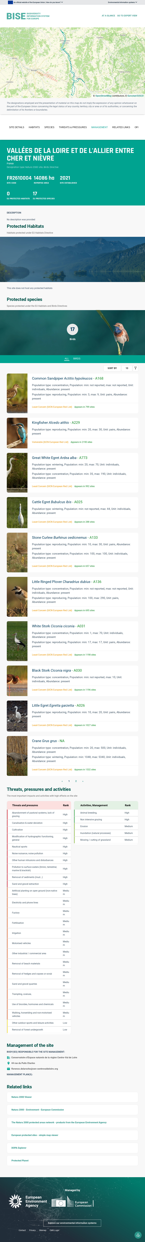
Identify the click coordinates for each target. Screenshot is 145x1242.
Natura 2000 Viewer (21, 1097)
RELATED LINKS (121, 127)
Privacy (32, 1230)
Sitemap (42, 1230)
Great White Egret (59, 458)
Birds (76, 358)
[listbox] (35, 2)
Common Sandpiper (67, 378)
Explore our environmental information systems (72, 1223)
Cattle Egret (57, 502)
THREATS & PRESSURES (73, 127)
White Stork (58, 626)
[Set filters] (135, 368)
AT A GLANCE (108, 15)
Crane (48, 741)
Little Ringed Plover (66, 582)
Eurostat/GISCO (136, 95)
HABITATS (34, 127)
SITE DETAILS (16, 127)
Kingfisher (56, 423)
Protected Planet (19, 1160)
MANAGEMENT (99, 127)
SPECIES (49, 127)
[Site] (53, 16)
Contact (22, 1230)
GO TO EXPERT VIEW (127, 15)
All (67, 358)
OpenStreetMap (103, 95)
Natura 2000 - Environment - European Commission (37, 1109)
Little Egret (58, 705)
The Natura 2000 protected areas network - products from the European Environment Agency (58, 1122)
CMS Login (54, 1230)
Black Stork (57, 670)
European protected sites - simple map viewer (34, 1135)
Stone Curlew (65, 537)
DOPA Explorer (18, 1148)
